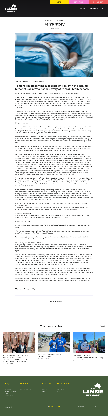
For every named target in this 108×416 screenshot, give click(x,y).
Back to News (55, 302)
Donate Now (98, 2)
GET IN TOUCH (79, 2)
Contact (44, 389)
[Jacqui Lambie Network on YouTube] (59, 407)
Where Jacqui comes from (10, 392)
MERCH (59, 2)
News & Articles (9, 395)
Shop (43, 391)
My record (83, 8)
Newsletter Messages (47, 354)
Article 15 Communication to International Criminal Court (15, 360)
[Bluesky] (52, 407)
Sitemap (94, 406)
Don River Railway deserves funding (88, 357)
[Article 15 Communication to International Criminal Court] (19, 342)
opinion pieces (23, 355)
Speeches (49, 20)
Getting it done (44, 356)
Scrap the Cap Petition (26, 389)
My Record (8, 389)
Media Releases (9, 355)
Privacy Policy (81, 406)
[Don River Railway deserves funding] (89, 342)
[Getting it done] (54, 342)
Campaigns (94, 8)
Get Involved (60, 389)
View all (102, 326)
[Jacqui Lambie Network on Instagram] (56, 407)
